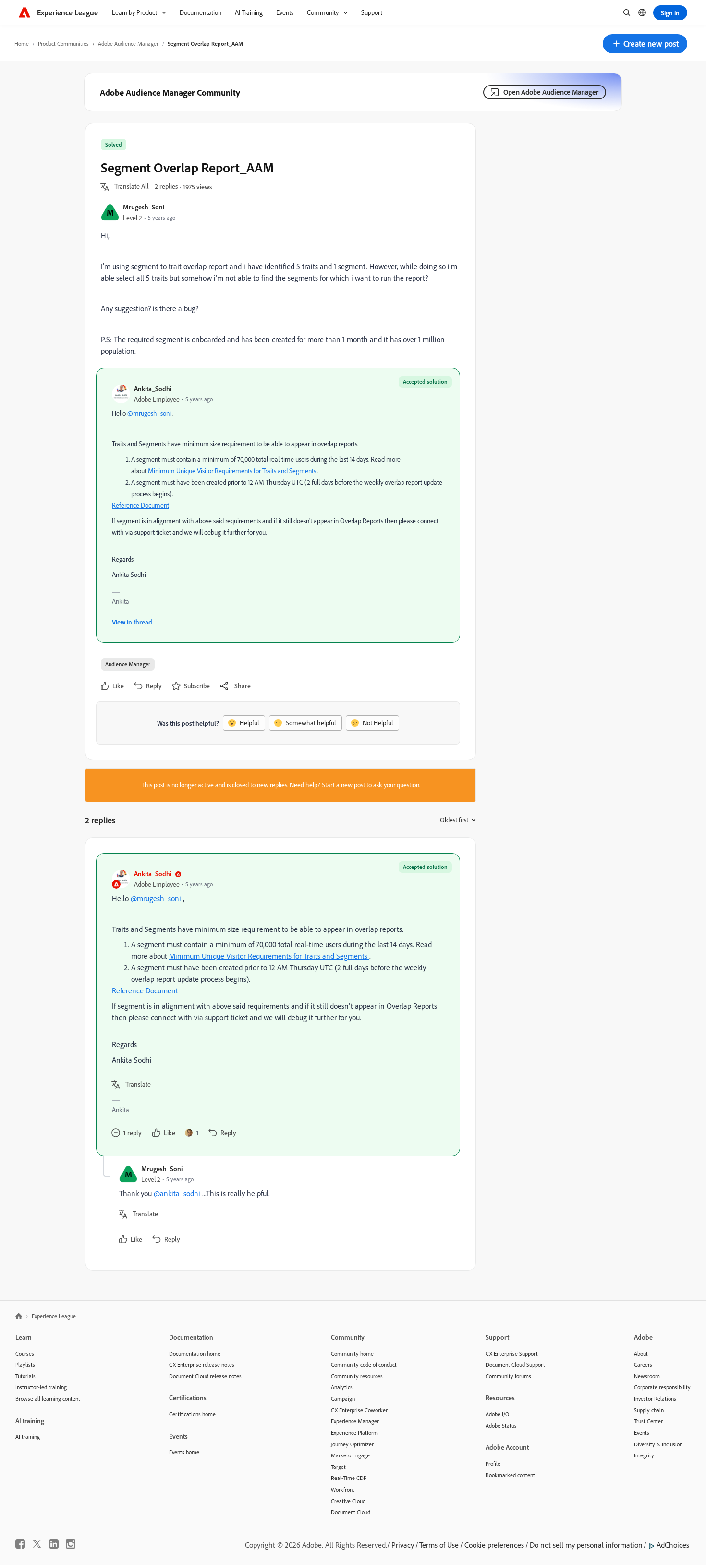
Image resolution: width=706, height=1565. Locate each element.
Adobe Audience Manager (128, 43)
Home (21, 43)
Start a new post (343, 785)
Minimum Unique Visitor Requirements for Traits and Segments (232, 470)
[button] (645, 43)
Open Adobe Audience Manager (550, 92)
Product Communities (63, 43)
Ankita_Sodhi (152, 388)
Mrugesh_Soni (143, 207)
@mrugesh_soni (149, 413)
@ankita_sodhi (177, 1193)
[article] (278, 1004)
